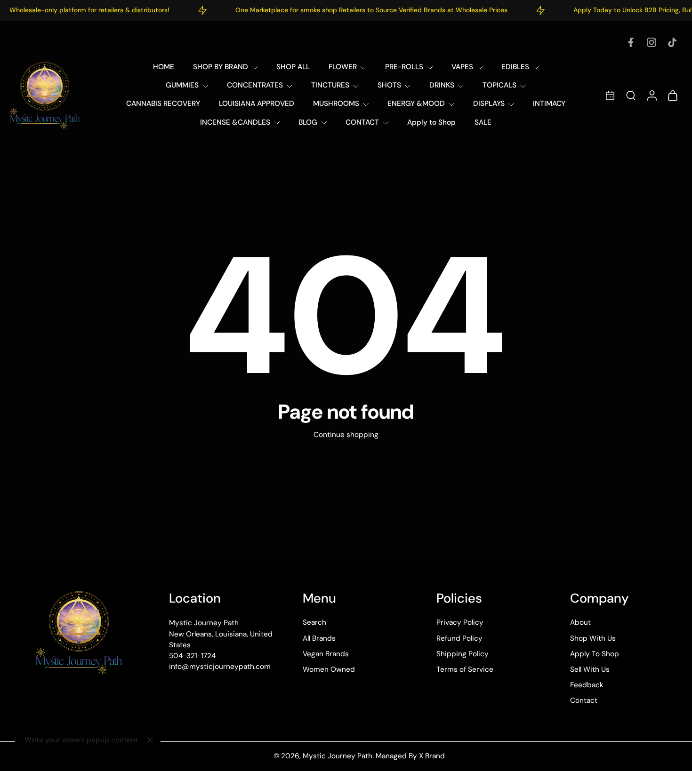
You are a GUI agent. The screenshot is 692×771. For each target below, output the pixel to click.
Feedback (586, 685)
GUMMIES (182, 85)
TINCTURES (330, 85)
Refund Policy (459, 638)
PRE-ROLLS (404, 67)
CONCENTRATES (255, 85)
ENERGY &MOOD (416, 103)
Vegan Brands (326, 654)
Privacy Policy (459, 623)
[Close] (150, 740)
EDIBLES (515, 67)
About (580, 623)
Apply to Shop (431, 122)
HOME (163, 67)
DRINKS (441, 85)
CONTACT (362, 122)
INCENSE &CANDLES (235, 122)
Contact (583, 701)
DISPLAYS (489, 103)
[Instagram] (651, 42)
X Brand (432, 756)
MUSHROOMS (336, 103)
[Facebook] (630, 42)
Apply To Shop (594, 654)
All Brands (319, 638)
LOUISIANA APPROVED (256, 103)
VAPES (462, 67)
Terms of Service (464, 669)
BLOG (307, 122)
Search (314, 623)
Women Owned (329, 669)
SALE (483, 122)
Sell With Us (590, 669)
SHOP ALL (293, 67)
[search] (630, 95)
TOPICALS (499, 85)
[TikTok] (672, 42)
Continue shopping (346, 434)
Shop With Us (593, 638)
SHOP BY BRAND (220, 67)
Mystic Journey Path (337, 756)
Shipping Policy (462, 654)
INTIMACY (549, 103)
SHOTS (389, 85)
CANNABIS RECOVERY (163, 103)
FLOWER (343, 67)
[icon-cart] (672, 95)
